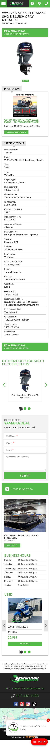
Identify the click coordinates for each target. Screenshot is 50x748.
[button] (4, 385)
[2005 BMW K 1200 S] (25, 610)
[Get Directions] (39, 3)
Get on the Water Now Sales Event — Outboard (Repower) (21, 121)
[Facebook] (16, 704)
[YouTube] (22, 704)
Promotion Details (16, 132)
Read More (12, 545)
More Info (25, 644)
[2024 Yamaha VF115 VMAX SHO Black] (25, 380)
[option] (25, 384)
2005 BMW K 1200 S (18, 627)
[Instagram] (28, 704)
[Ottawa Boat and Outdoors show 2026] (25, 515)
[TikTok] (34, 704)
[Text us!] (39, 742)
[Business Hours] (32, 3)
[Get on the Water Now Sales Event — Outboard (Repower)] (25, 105)
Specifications (14, 143)
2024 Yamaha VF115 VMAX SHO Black (25, 396)
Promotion (12, 88)
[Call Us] (46, 3)
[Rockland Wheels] (18, 3)
